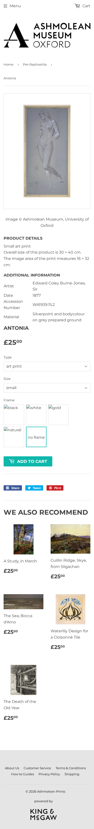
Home (8, 64)
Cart (85, 6)
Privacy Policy (49, 774)
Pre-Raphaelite (35, 64)
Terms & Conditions (71, 768)
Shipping (72, 774)
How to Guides (22, 774)
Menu (15, 6)
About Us (12, 768)
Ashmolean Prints (51, 791)
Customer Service (37, 768)
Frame (9, 400)
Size (7, 379)
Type (8, 357)
